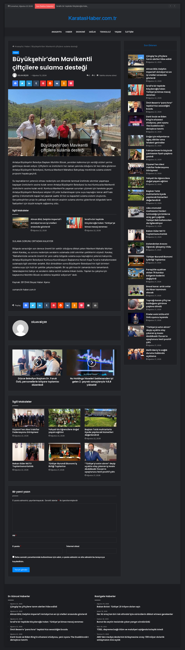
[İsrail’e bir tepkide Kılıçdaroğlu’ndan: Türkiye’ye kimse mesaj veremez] (75, 222)
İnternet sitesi (72, 546)
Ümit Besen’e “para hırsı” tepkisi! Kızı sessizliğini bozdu (159, 105)
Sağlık (92, 32)
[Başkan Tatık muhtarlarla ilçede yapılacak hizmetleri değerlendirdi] (100, 418)
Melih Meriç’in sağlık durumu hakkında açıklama (156, 353)
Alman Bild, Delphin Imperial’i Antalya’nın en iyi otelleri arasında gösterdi (46, 223)
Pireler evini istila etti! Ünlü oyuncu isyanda (157, 316)
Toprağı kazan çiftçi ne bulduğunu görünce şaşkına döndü (158, 303)
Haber (69, 32)
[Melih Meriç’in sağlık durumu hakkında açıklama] (136, 354)
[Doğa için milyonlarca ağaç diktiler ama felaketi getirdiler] (136, 140)
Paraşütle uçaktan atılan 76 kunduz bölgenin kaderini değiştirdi (156, 274)
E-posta (16, 546)
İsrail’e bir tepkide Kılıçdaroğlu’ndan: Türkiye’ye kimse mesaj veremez (87, 6)
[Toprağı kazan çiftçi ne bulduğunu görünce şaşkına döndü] (136, 304)
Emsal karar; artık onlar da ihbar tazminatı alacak (158, 289)
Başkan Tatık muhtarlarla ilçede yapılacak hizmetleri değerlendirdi (99, 432)
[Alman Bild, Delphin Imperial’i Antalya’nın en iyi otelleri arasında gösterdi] (20, 222)
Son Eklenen (150, 45)
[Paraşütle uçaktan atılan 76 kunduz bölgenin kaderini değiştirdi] (136, 273)
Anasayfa (57, 32)
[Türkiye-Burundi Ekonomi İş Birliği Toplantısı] (64, 452)
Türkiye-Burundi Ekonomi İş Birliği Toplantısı (63, 465)
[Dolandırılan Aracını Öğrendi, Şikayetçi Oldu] (136, 247)
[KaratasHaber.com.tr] (92, 18)
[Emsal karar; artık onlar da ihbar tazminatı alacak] (136, 290)
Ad (14, 535)
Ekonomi (80, 32)
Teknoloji (105, 32)
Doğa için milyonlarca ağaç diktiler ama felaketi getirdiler (157, 139)
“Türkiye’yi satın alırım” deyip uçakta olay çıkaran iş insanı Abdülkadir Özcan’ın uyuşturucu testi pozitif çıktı (100, 467)
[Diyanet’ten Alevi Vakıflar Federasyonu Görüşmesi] (28, 418)
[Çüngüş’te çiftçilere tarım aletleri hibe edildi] (136, 60)
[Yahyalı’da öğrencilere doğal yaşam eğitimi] (64, 418)
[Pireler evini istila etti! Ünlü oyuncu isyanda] (136, 318)
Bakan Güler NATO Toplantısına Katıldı (22, 465)
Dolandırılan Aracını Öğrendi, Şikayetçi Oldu (158, 245)
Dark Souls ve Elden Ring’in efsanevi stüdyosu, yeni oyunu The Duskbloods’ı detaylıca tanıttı (157, 122)
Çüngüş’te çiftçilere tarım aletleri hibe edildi (159, 58)
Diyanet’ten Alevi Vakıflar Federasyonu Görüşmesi (25, 431)
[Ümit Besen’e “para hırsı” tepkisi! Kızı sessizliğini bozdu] (136, 106)
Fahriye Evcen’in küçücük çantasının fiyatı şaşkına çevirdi (159, 153)
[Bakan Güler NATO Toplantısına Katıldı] (28, 452)
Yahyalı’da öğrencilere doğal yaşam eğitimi (64, 431)
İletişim (129, 32)
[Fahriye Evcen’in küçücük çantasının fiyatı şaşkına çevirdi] (136, 154)
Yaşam (118, 32)
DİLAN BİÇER (23, 75)
